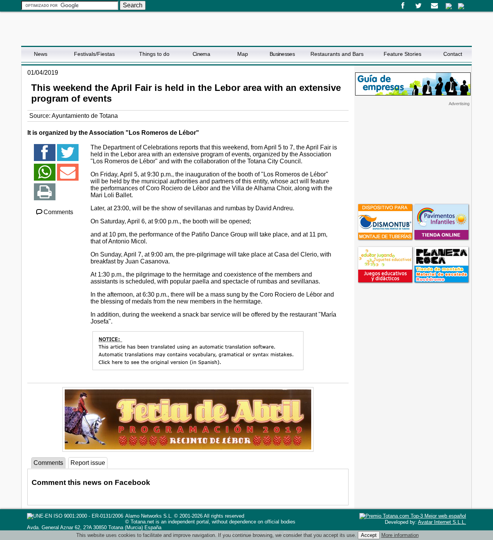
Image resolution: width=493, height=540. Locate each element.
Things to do (154, 54)
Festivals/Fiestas (94, 54)
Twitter (418, 6)
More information (400, 535)
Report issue (87, 463)
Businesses (282, 54)
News (40, 54)
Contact (452, 54)
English (461, 6)
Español (449, 6)
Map (242, 54)
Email (434, 6)
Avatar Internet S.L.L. (442, 522)
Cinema (201, 54)
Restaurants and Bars (337, 54)
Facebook (403, 6)
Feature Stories (402, 54)
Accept (369, 535)
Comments (58, 212)
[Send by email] (68, 175)
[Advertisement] (413, 154)
